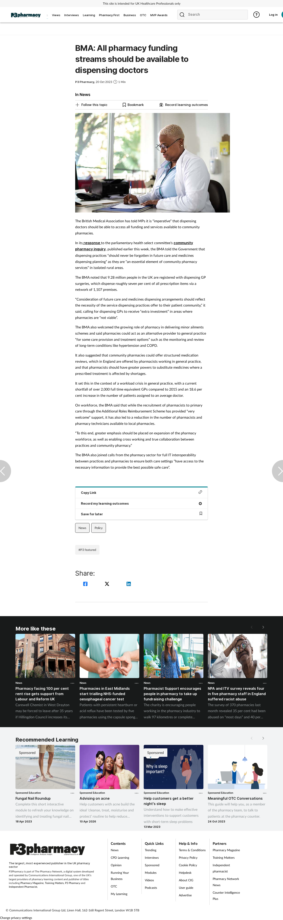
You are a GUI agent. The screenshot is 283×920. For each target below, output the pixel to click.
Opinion (116, 865)
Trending (150, 850)
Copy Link (88, 492)
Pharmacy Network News (226, 882)
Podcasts (151, 887)
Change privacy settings (16, 918)
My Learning (119, 894)
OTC (114, 886)
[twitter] (108, 584)
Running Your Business (120, 876)
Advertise (185, 895)
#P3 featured (87, 550)
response (92, 243)
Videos (149, 880)
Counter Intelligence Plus (226, 896)
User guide (186, 887)
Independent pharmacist (221, 868)
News (82, 528)
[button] (263, 627)
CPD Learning (120, 857)
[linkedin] (128, 584)
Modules (151, 872)
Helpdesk (185, 872)
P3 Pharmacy (72, 883)
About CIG (186, 880)
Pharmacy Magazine (32, 883)
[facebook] (86, 584)
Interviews (152, 857)
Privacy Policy (188, 857)
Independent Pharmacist (23, 886)
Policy (99, 528)
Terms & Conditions (192, 850)
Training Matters (54, 883)
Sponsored (152, 865)
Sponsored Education (28, 792)
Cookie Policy (188, 865)
